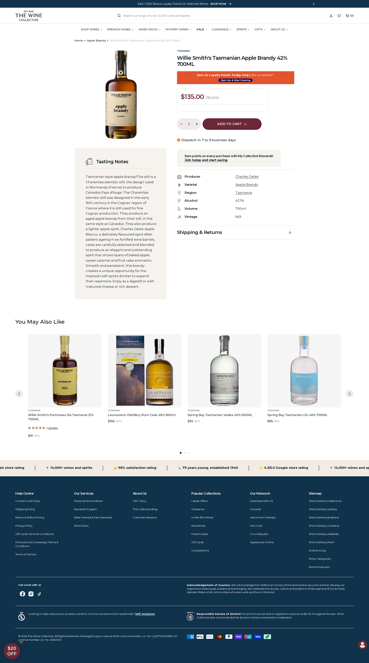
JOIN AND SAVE (222, 382)
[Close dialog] (73, 291)
